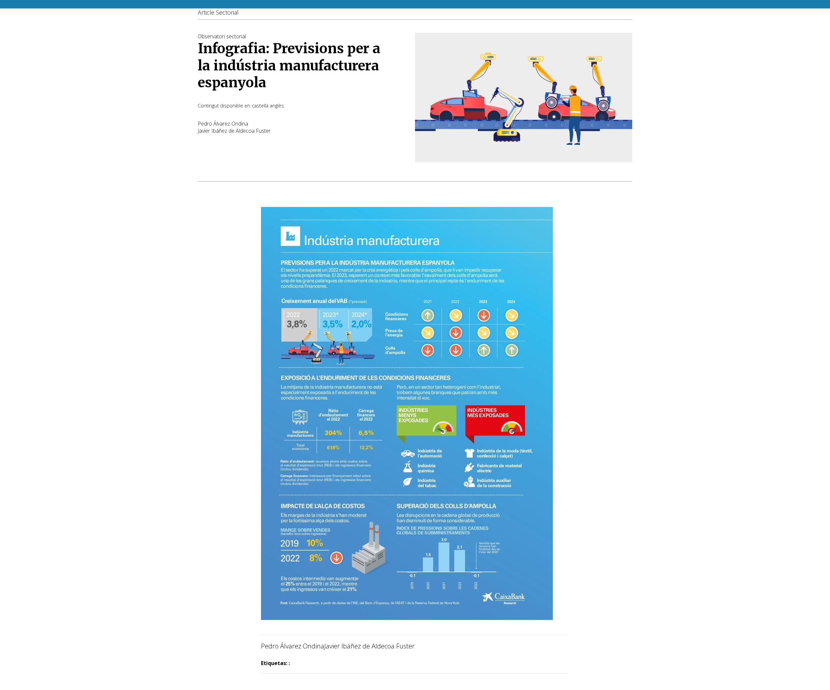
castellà (260, 105)
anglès (277, 105)
